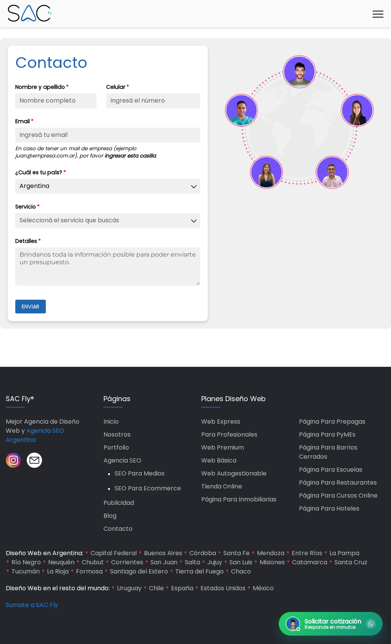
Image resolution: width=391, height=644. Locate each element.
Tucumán (25, 571)
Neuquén (61, 562)
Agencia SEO (122, 460)
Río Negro (26, 562)
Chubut (93, 562)
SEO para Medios (140, 473)
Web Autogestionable (234, 473)
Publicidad (118, 502)
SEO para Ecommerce (148, 488)
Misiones (272, 562)
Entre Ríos (307, 553)
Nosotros (117, 434)
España (182, 588)
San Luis (240, 562)
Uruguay (129, 588)
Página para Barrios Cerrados (328, 452)
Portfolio (116, 447)
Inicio (111, 421)
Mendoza (270, 553)
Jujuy (214, 562)
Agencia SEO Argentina (35, 435)
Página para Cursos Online (338, 495)
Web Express (220, 421)
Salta (192, 562)
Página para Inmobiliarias (238, 499)
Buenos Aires (163, 553)
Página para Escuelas (330, 469)
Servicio (41, 206)
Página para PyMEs (327, 434)
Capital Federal (113, 553)
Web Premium (222, 447)
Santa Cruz (350, 562)
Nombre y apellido (56, 87)
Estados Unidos (223, 588)
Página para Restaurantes (338, 482)
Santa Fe (236, 553)
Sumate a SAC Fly (32, 605)
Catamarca (309, 562)
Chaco (241, 571)
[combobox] (107, 186)
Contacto (117, 528)
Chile (156, 588)
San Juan (164, 562)
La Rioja (58, 571)
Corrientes (127, 562)
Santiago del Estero (139, 571)
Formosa (89, 571)
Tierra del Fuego (199, 571)
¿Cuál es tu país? (54, 172)
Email (38, 121)
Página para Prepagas (332, 421)
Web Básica (218, 460)
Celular (131, 87)
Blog (109, 515)
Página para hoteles (329, 508)
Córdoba (202, 553)
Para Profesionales (229, 434)
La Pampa (344, 553)
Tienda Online (221, 486)
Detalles (42, 241)
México (263, 588)
